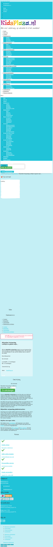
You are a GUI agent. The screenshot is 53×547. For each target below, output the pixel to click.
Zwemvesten (8, 81)
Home (4, 8)
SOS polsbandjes (9, 71)
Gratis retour (5, 445)
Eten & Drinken (9, 67)
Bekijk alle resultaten (6, 167)
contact (2, 425)
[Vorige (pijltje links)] (2, 545)
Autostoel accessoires (10, 58)
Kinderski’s (8, 45)
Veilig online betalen (8, 454)
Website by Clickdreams (8, 542)
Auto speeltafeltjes (9, 74)
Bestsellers (6, 91)
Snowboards (8, 47)
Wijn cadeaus (15, 428)
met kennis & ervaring (7, 466)
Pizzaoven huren (9, 87)
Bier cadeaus (23, 428)
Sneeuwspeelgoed (9, 48)
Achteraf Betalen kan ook (8, 457)
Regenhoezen (8, 52)
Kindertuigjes (8, 69)
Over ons (5, 9)
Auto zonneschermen (10, 64)
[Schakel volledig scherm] (5, 544)
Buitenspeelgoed (7, 43)
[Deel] (8, 544)
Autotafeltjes (8, 62)
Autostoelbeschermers (10, 59)
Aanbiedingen (6, 89)
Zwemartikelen (7, 79)
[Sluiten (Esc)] (12, 544)
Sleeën (7, 44)
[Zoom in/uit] (2, 544)
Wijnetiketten (8, 85)
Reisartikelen (8, 70)
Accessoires (8, 51)
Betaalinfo (8, 39)
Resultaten (4, 165)
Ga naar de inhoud (5, 1)
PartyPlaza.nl (6, 84)
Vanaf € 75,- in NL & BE (7, 475)
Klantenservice (7, 36)
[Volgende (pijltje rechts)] (5, 545)
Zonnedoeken (8, 55)
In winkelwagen (8, 390)
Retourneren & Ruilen (10, 41)
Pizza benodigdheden (10, 88)
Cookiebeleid (7, 531)
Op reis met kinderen (8, 73)
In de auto (5, 56)
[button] (26, 95)
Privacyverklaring (8, 530)
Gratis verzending (7, 472)
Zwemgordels (8, 82)
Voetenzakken (9, 54)
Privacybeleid (7, 528)
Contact (5, 11)
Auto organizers (9, 60)
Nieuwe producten (7, 93)
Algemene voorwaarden (10, 526)
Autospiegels (8, 63)
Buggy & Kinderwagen (8, 49)
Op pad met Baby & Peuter (9, 66)
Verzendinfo (8, 40)
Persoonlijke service (8, 463)
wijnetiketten (12, 423)
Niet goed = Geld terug (7, 447)
